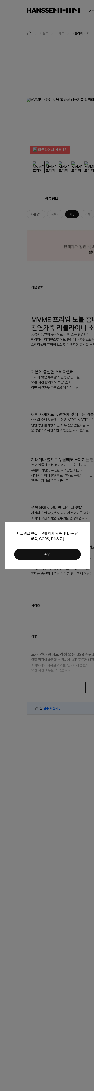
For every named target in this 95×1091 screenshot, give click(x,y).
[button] (47, 554)
